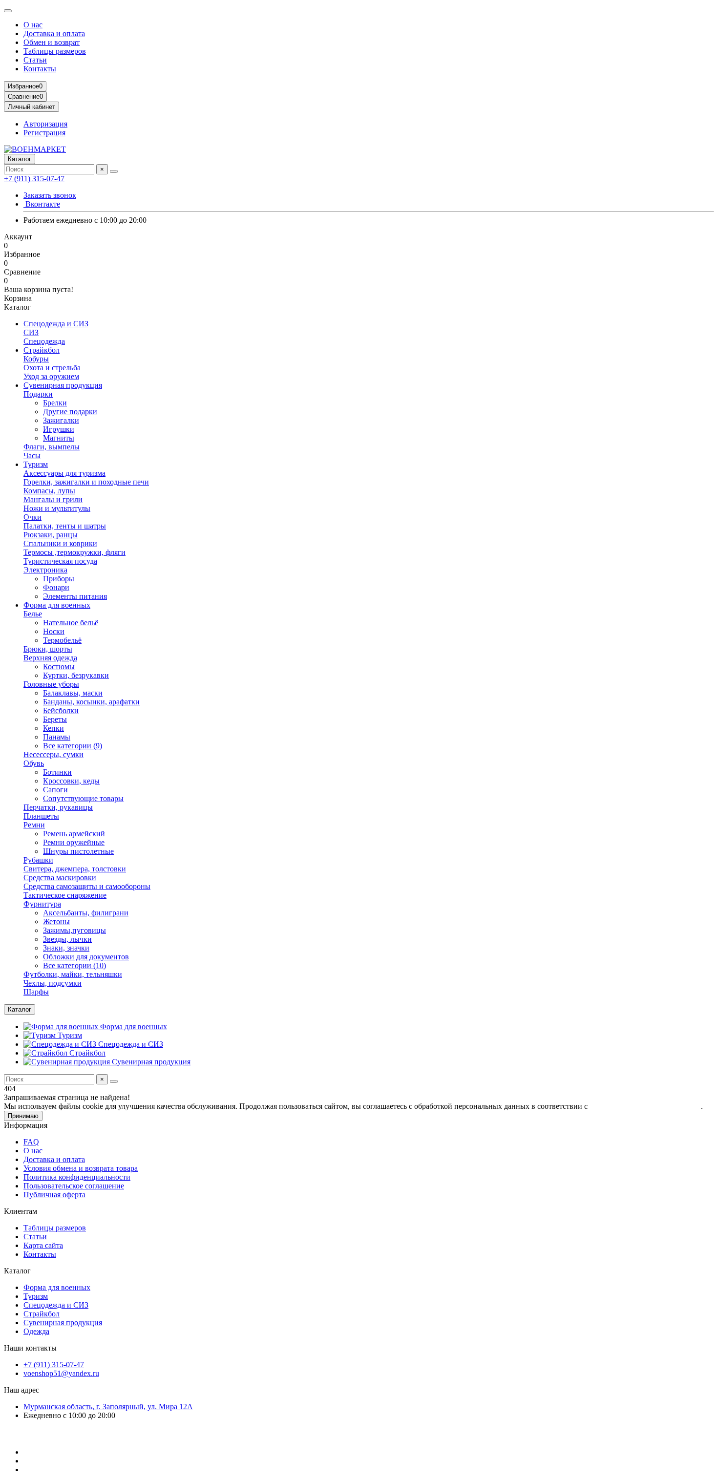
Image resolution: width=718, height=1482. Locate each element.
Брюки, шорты (47, 649)
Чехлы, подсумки (52, 983)
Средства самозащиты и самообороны (86, 886)
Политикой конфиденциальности (645, 1106)
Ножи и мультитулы (56, 508)
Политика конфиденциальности (76, 1177)
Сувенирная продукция (62, 385)
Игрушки (58, 429)
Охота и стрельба (52, 367)
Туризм (35, 464)
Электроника (45, 570)
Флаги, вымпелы (51, 447)
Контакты (39, 68)
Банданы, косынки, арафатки (91, 702)
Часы (32, 455)
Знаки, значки (66, 948)
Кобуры (36, 359)
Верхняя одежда (50, 658)
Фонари (56, 587)
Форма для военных (56, 605)
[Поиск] (114, 171)
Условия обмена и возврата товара (80, 1168)
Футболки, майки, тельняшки (72, 974)
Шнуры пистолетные (78, 851)
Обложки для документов (86, 957)
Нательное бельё (70, 622)
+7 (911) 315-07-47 (34, 178)
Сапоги (55, 789)
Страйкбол (41, 350)
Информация (25, 1125)
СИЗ (31, 332)
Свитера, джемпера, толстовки (74, 869)
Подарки (38, 394)
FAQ (31, 1142)
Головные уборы (51, 684)
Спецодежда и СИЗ (55, 323)
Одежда (36, 1331)
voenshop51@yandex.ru (61, 1373)
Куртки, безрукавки (76, 675)
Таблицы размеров (54, 51)
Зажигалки (61, 420)
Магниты (58, 438)
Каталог (17, 1271)
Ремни (34, 825)
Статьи (35, 60)
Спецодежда (44, 341)
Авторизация (45, 124)
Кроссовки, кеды (71, 781)
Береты (55, 719)
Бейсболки (61, 710)
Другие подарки (70, 411)
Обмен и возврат (51, 42)
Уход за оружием (51, 376)
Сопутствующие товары (83, 798)
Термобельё (62, 640)
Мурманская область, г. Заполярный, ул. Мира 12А (108, 1406)
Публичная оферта (54, 1194)
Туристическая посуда (60, 561)
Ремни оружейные (74, 842)
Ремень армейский (74, 833)
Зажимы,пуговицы (74, 930)
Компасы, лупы (49, 491)
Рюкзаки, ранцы (50, 534)
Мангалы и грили (53, 499)
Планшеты (41, 816)
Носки (53, 631)
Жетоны (56, 921)
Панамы (56, 737)
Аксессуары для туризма (64, 473)
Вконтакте (41, 204)
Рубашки (38, 860)
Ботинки (57, 772)
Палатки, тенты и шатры (64, 526)
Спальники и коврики (60, 543)
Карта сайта (43, 1245)
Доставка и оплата (54, 33)
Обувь (33, 763)
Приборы (58, 578)
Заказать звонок (49, 195)
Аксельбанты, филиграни (85, 913)
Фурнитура (42, 904)
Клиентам (20, 1211)
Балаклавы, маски (73, 693)
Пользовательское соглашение (73, 1186)
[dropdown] (8, 10)
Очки (32, 517)
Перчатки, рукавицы (58, 807)
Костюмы (59, 666)
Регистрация (44, 132)
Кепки (53, 728)
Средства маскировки (59, 877)
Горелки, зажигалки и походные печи (86, 482)
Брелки (55, 403)
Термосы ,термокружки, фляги (74, 552)
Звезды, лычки (67, 939)
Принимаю (23, 1116)
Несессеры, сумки (53, 754)
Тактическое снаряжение (64, 895)
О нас (32, 25)
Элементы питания (75, 596)
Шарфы (36, 992)
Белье (32, 614)
